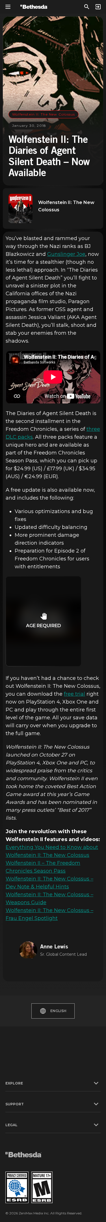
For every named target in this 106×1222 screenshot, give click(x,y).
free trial (74, 694)
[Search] (86, 6)
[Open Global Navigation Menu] (8, 6)
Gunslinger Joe (66, 254)
